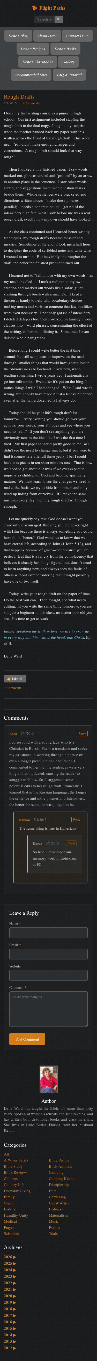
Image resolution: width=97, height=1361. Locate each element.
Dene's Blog (18, 35)
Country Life (14, 1184)
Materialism (58, 1215)
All (6, 1154)
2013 (10, 1341)
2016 (10, 1322)
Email (15, 944)
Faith (53, 1190)
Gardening (57, 1196)
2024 (10, 1270)
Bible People (59, 1160)
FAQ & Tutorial (69, 74)
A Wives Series (16, 1160)
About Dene (47, 35)
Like (15, 678)
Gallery (68, 61)
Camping (56, 1172)
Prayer (9, 1227)
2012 (10, 1348)
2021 (10, 1289)
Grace (8, 1202)
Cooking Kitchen (63, 1178)
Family (9, 1196)
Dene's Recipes (33, 48)
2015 (10, 1328)
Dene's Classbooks (38, 61)
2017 (10, 1315)
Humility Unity (16, 1215)
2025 (10, 1263)
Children (11, 1178)
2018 (10, 1309)
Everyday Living (17, 1190)
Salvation (11, 1233)
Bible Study (13, 1166)
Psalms (54, 1227)
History (10, 1208)
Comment (17, 987)
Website (15, 966)
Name (15, 923)
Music (54, 1221)
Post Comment (27, 1039)
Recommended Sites (31, 74)
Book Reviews (15, 1172)
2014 (10, 1335)
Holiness (56, 1208)
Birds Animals (60, 1166)
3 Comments (31, 103)
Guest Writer (59, 1202)
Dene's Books (65, 48)
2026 (10, 1257)
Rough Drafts (19, 96)
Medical (10, 1221)
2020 (10, 1296)
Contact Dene (77, 35)
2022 (10, 1283)
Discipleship (59, 1184)
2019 (10, 1302)
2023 (10, 1276)
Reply (82, 733)
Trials (53, 1233)
